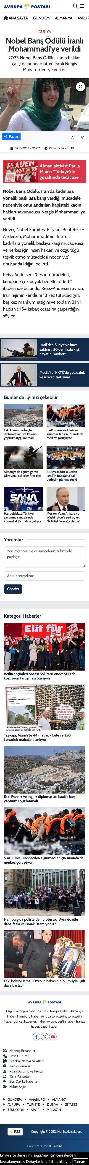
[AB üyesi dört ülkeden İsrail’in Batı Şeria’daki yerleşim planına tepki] (66, 457)
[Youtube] (53, 1036)
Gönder (13, 589)
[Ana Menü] (82, 6)
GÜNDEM (41, 18)
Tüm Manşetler (20, 1076)
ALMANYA (63, 18)
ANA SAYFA (18, 18)
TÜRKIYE (33, 1104)
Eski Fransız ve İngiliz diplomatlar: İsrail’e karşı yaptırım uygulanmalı (20, 434)
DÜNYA (44, 31)
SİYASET (71, 1104)
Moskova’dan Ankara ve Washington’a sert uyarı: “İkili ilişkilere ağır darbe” (63, 517)
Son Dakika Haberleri (24, 1081)
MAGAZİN (54, 1110)
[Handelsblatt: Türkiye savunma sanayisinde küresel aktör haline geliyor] (23, 498)
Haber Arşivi (17, 1087)
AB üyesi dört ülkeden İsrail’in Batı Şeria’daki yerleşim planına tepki (62, 476)
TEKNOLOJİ (16, 1110)
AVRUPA (14, 1104)
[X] (44, 1036)
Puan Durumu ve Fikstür (26, 1071)
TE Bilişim (55, 1146)
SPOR (35, 1110)
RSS (16, 1132)
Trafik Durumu (19, 1066)
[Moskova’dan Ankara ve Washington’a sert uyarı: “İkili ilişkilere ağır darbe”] (66, 498)
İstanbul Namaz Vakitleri (26, 1061)
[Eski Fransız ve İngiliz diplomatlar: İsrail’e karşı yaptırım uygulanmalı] (23, 415)
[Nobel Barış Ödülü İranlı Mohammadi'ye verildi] (44, 104)
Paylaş (13, 136)
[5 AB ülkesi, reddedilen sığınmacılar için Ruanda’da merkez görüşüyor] (66, 415)
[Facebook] (36, 1036)
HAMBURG (37, 1099)
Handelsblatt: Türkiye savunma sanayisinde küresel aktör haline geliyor (22, 517)
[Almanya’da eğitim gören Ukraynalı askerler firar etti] (23, 457)
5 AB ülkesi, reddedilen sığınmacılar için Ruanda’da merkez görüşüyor (65, 434)
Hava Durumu (19, 1056)
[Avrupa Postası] (27, 6)
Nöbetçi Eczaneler (22, 1051)
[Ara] (75, 6)
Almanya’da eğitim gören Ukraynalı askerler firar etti (22, 474)
